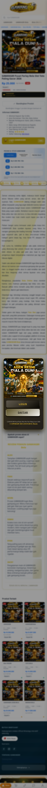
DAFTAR (23, 412)
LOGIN (23, 404)
